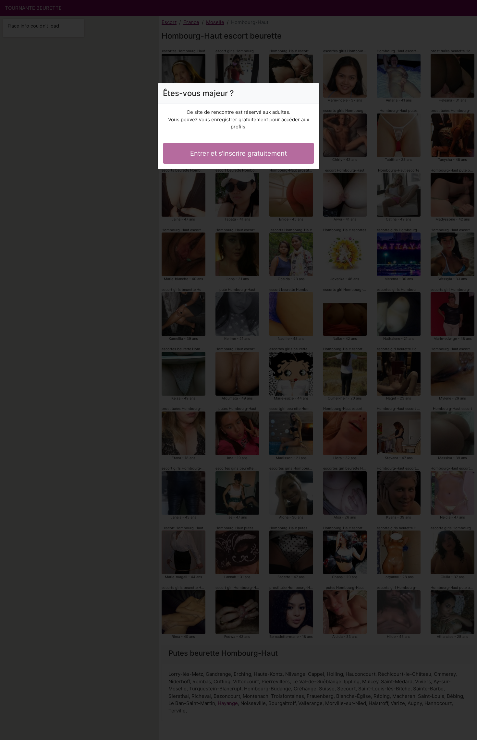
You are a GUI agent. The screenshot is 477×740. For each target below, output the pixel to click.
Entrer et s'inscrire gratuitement (238, 153)
